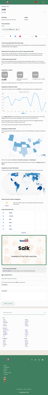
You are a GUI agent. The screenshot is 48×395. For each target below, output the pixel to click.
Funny (4, 324)
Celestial (27, 321)
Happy (26, 330)
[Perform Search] (45, 313)
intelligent (7, 205)
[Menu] (43, 2)
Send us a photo (7, 271)
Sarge (10, 212)
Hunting (26, 325)
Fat (3, 346)
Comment (4, 291)
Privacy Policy (20, 389)
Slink (10, 219)
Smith (10, 229)
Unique (26, 319)
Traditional (5, 322)
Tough (26, 331)
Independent (6, 330)
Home (5, 365)
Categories (6, 367)
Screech (11, 216)
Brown (4, 343)
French (26, 346)
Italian (26, 344)
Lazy (4, 336)
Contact (6, 374)
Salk (8, 6)
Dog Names (4, 6)
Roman (26, 341)
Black (4, 341)
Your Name (5, 284)
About (5, 370)
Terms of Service (27, 389)
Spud (10, 222)
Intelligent (5, 333)
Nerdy (26, 322)
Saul (10, 226)
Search (5, 369)
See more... (24, 232)
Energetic (5, 334)
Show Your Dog (7, 372)
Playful (4, 331)
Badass (26, 324)
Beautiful (5, 325)
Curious (26, 333)
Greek (26, 340)
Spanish (26, 343)
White (4, 340)
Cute (4, 319)
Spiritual (5, 321)
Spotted (5, 344)
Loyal (26, 336)
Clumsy (26, 334)
